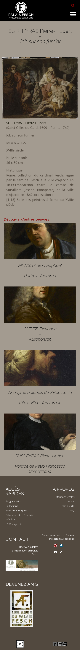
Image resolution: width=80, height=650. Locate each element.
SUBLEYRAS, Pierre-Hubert (26, 123)
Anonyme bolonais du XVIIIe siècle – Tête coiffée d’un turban (40, 397)
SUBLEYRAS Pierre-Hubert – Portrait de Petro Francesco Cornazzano (40, 463)
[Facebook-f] (61, 545)
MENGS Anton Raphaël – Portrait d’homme (40, 270)
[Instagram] (55, 545)
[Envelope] (55, 552)
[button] (73, 5)
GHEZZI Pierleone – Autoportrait (40, 333)
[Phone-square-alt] (61, 552)
